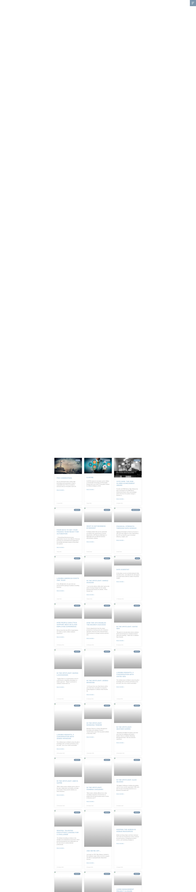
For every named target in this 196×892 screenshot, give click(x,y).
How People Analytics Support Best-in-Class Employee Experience (67, 624)
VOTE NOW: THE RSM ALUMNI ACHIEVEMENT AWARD (125, 483)
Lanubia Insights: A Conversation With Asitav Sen (125, 674)
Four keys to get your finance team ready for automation (68, 532)
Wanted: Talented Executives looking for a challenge (68, 832)
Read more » (61, 490)
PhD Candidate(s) (64, 478)
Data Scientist (122, 569)
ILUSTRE (90, 477)
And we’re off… (94, 851)
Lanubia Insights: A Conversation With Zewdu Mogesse (65, 736)
